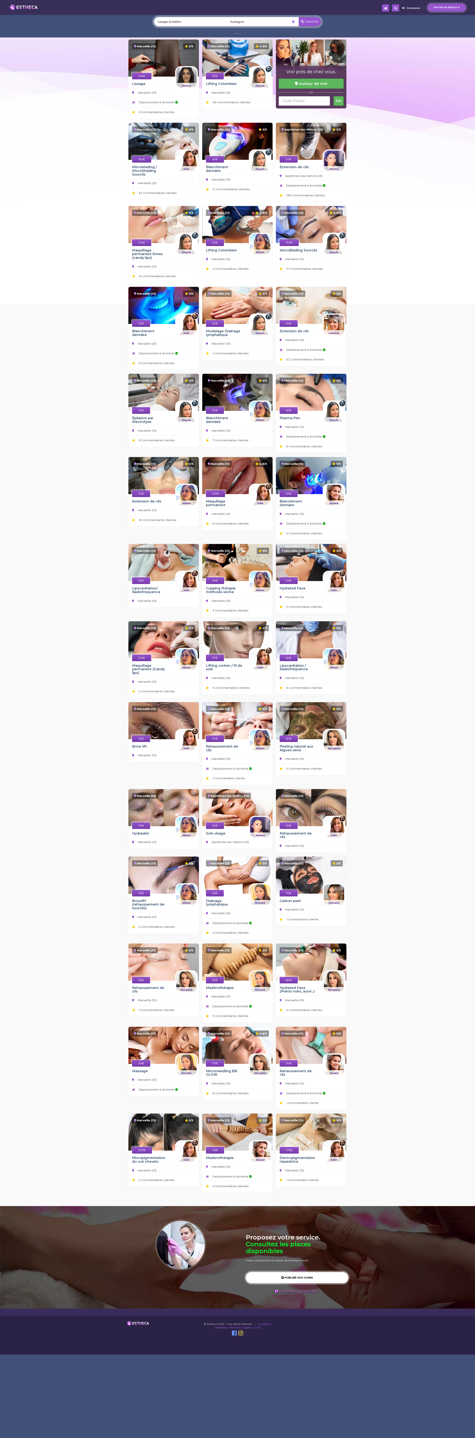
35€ (215, 76)
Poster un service (445, 7)
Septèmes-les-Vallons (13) (303, 176)
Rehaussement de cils (222, 748)
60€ (288, 410)
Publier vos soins (298, 1277)
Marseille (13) (147, 92)
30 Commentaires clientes (157, 520)
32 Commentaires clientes (304, 359)
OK (339, 101)
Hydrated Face (292, 588)
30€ (141, 739)
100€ (142, 76)
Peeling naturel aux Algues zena (296, 748)
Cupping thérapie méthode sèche (221, 590)
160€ (142, 159)
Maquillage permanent (215, 503)
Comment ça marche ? (298, 1291)
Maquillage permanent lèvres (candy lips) (147, 254)
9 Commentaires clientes (156, 440)
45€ (215, 159)
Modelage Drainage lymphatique (223, 333)
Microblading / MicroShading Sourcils (144, 171)
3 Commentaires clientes (156, 363)
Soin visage (215, 833)
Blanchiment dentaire (217, 169)
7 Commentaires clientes (230, 440)
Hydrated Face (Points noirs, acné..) (297, 990)
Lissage (138, 84)
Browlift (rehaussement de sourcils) (148, 904)
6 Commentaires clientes (303, 446)
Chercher (311, 21)
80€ (288, 980)
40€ (215, 580)
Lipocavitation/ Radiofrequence (146, 590)
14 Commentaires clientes (157, 276)
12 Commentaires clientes (231, 189)
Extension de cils (294, 167)
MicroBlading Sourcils (298, 250)
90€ (288, 739)
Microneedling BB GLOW (221, 1073)
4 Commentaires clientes (230, 269)
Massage (140, 1071)
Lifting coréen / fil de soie (224, 667)
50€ (288, 159)
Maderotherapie (220, 1158)
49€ (215, 1150)
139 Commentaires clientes (305, 195)
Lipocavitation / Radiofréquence (294, 667)
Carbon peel (290, 901)
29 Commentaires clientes (231, 102)
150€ (142, 242)
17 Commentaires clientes (304, 269)
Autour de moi (312, 83)
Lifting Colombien (221, 84)
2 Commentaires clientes (156, 691)
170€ (289, 1150)
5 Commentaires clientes (156, 112)
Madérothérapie (220, 988)
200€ (142, 1150)
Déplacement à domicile (156, 102)
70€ (215, 658)
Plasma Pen (290, 418)
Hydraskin (140, 833)
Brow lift (139, 746)
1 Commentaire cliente (228, 778)
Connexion (413, 7)
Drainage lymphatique (217, 903)
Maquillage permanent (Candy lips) (148, 669)
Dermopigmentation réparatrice (297, 1160)
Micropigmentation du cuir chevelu (148, 1160)
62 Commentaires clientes (157, 193)
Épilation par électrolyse (142, 420)
